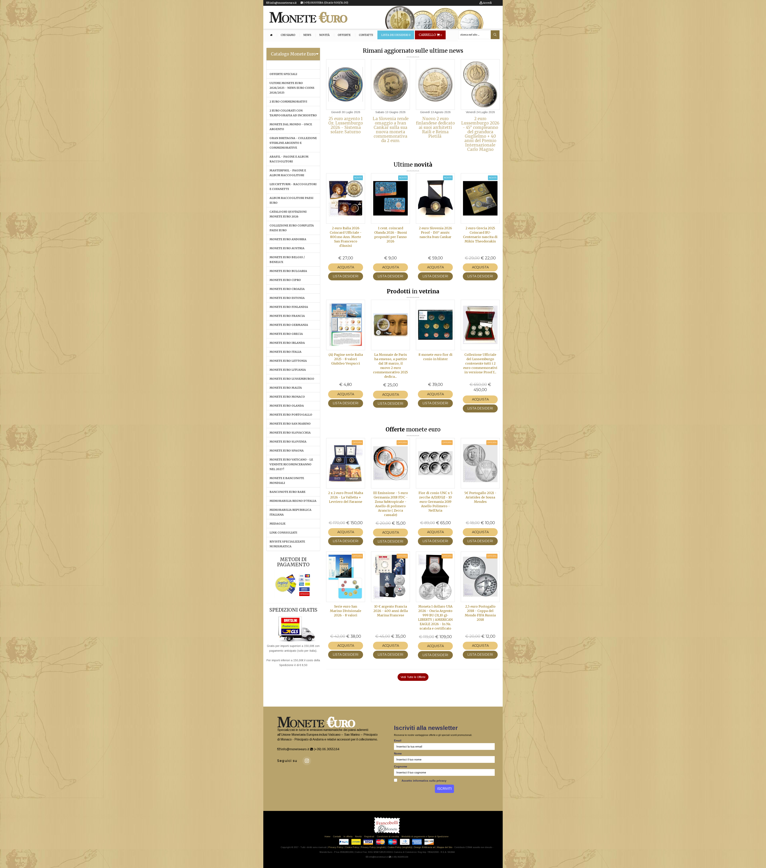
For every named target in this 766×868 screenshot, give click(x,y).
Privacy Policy (335, 847)
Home (327, 836)
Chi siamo (288, 35)
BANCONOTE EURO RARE (287, 492)
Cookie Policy (352, 847)
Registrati (369, 836)
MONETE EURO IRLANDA (287, 343)
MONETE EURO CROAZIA (287, 289)
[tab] (293, 54)
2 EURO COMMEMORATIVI (288, 101)
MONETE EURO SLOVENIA (287, 441)
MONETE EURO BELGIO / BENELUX (287, 259)
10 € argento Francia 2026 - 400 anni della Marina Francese (390, 610)
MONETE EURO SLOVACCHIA (290, 432)
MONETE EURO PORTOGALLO (290, 414)
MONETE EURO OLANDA (286, 405)
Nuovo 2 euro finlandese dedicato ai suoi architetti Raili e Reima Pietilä (435, 127)
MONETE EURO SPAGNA (286, 450)
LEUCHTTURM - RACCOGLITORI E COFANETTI (293, 186)
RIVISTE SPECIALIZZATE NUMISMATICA (287, 544)
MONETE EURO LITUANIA (287, 370)
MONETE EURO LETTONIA (288, 361)
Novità (324, 35)
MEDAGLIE (277, 523)
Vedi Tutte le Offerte (413, 677)
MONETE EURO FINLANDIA (288, 307)
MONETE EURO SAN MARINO (290, 423)
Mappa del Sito (444, 847)
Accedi (487, 3)
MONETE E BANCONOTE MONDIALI (286, 480)
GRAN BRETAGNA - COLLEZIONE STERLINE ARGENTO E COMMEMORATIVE (293, 142)
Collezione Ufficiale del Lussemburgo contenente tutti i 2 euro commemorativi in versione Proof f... (480, 363)
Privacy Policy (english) (373, 847)
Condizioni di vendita (388, 836)
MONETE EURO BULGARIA (288, 271)
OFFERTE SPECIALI (283, 74)
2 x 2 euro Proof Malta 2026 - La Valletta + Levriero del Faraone (345, 497)
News (307, 35)
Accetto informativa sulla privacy (423, 780)
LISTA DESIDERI (345, 276)
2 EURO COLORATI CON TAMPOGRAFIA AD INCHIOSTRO (293, 113)
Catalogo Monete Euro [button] (293, 53)
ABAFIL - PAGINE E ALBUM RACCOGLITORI (288, 159)
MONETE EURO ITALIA (285, 352)
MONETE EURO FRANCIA (287, 316)
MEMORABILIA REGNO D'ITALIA (292, 501)
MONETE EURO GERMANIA (288, 325)
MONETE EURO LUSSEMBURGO (291, 379)
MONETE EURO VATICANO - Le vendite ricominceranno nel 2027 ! (291, 464)
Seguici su (287, 761)
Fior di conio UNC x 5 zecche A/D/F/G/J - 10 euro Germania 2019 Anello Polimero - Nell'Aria (435, 501)
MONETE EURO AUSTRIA (286, 248)
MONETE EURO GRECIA (286, 334)
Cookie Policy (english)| (400, 847)
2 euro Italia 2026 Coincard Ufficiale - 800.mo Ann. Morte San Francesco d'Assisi (345, 237)
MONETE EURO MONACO (287, 396)
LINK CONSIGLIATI (283, 532)
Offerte (344, 35)
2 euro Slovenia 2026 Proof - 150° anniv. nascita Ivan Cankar (435, 232)
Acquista (345, 267)
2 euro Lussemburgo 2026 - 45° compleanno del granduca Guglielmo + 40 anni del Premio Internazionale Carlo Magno (480, 134)
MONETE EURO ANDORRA (287, 239)
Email (397, 740)
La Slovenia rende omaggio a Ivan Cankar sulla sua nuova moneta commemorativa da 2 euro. (391, 129)
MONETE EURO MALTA (285, 388)
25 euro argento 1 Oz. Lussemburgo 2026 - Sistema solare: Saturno (345, 125)
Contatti (366, 35)
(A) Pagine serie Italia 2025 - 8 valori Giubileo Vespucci (346, 359)
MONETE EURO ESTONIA (287, 298)
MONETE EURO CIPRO (285, 280)
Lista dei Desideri (396, 35)
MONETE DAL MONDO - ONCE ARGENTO (290, 127)
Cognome (400, 766)
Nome (398, 753)
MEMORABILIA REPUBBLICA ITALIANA (290, 512)
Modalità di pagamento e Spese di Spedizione (425, 836)
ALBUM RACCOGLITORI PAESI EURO (291, 200)
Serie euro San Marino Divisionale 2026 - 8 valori (345, 610)
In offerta (348, 836)
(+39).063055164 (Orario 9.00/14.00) (325, 2)
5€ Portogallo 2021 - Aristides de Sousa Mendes (480, 497)
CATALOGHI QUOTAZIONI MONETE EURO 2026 (288, 214)
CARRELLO (430, 35)
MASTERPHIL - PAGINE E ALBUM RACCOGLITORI (287, 173)
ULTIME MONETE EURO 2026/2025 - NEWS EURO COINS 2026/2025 (291, 87)
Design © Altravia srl (424, 847)
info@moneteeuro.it (283, 3)
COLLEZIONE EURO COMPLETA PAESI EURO (291, 228)
